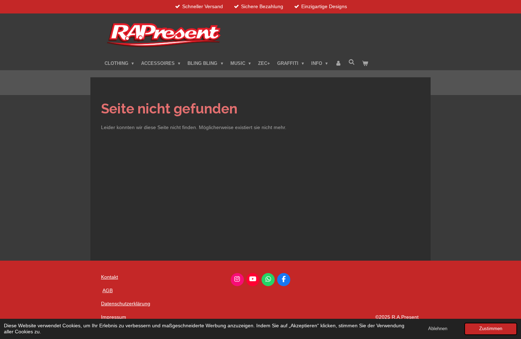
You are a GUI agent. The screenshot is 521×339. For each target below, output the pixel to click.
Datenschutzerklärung (125, 303)
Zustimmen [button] (490, 328)
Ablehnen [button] (437, 328)
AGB (107, 290)
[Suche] (351, 62)
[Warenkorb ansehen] (365, 63)
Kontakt (109, 277)
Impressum (113, 317)
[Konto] (338, 63)
